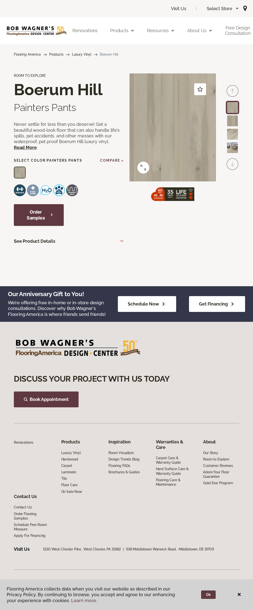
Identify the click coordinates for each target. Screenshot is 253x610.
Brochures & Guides (124, 472)
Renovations (85, 30)
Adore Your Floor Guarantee (216, 474)
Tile (64, 478)
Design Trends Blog (123, 459)
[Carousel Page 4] (232, 147)
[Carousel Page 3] (232, 134)
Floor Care (69, 485)
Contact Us (23, 507)
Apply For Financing (29, 536)
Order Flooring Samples (25, 516)
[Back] (232, 91)
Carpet (66, 466)
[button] (223, 8)
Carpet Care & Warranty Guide (168, 460)
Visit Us (178, 8)
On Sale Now (71, 492)
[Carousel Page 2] (232, 121)
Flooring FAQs (119, 466)
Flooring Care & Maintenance (168, 482)
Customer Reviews (218, 466)
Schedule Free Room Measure (30, 527)
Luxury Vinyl (81, 54)
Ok (208, 595)
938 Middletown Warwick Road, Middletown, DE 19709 (170, 549)
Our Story (210, 453)
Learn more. (84, 600)
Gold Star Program (218, 483)
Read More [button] (25, 147)
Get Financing (213, 303)
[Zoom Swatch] (143, 168)
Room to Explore (216, 459)
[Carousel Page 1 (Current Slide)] (232, 107)
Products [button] (119, 30)
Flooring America (27, 54)
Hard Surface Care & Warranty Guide (172, 471)
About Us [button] (197, 30)
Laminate (68, 472)
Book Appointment (49, 399)
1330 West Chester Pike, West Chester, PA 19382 (82, 549)
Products (56, 54)
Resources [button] (158, 30)
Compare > (112, 160)
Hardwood (69, 459)
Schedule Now (143, 303)
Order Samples (36, 214)
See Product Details (34, 241)
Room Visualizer (121, 453)
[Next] (232, 164)
